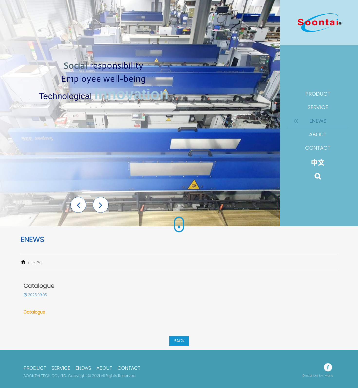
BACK (179, 341)
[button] (78, 205)
